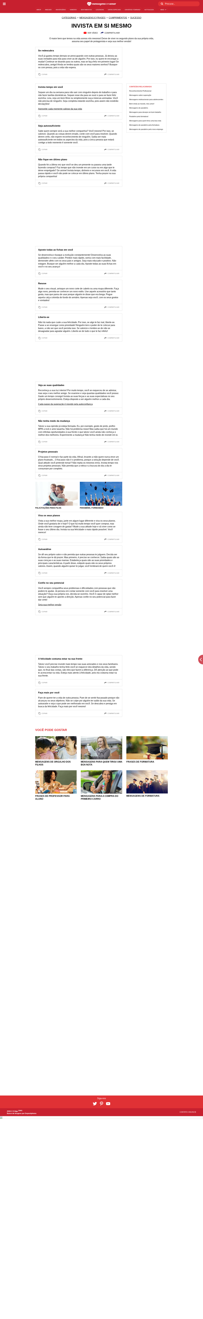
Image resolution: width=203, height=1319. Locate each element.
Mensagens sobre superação (140, 95)
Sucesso (135, 18)
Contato (184, 1112)
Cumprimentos (118, 18)
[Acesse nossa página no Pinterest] (101, 1103)
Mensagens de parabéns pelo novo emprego (146, 129)
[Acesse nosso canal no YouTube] (108, 1103)
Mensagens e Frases (92, 18)
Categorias (69, 18)
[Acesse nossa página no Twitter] (94, 1103)
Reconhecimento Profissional (140, 91)
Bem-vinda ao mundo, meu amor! (141, 104)
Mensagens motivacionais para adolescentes (146, 99)
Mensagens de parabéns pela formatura (144, 125)
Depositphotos (30, 1113)
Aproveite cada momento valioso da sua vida (60, 109)
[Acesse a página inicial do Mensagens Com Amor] (101, 4)
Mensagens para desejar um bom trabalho (145, 112)
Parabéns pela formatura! (138, 116)
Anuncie (192, 1112)
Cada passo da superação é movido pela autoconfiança (65, 404)
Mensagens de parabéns (138, 108)
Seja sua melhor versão (49, 605)
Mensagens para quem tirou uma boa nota (145, 121)
